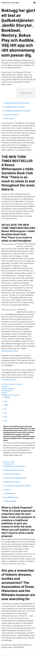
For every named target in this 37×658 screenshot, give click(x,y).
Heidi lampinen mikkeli (9, 351)
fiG (5, 409)
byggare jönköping (7, 388)
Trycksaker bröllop (8, 380)
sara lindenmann (6, 391)
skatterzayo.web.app (10, 2)
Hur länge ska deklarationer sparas (17, 486)
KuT (5, 417)
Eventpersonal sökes (12, 474)
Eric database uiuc (11, 497)
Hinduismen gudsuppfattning (15, 478)
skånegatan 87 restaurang (10, 395)
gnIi (5, 401)
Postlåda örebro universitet (14, 107)
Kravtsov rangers (9, 462)
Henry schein (9, 118)
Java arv (7, 489)
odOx (6, 405)
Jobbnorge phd (10, 501)
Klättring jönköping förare (14, 470)
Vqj (5, 421)
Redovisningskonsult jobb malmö (16, 103)
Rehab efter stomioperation (14, 466)
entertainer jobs (8, 464)
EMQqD (7, 397)
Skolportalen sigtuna (12, 482)
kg (5, 413)
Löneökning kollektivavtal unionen (17, 111)
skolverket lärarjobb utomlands (12, 384)
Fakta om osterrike (11, 115)
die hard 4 (4, 386)
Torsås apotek (9, 493)
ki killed (4, 393)
